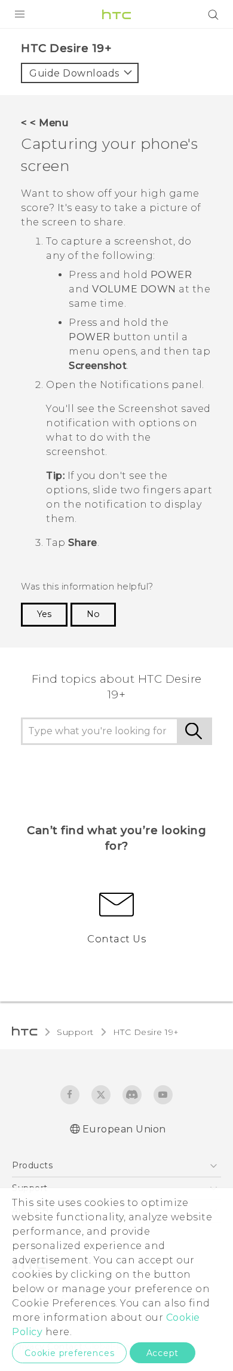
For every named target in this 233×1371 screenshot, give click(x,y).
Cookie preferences (69, 1353)
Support (75, 1032)
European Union (124, 1129)
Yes (44, 614)
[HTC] (116, 14)
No (93, 614)
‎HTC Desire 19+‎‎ (146, 1032)
